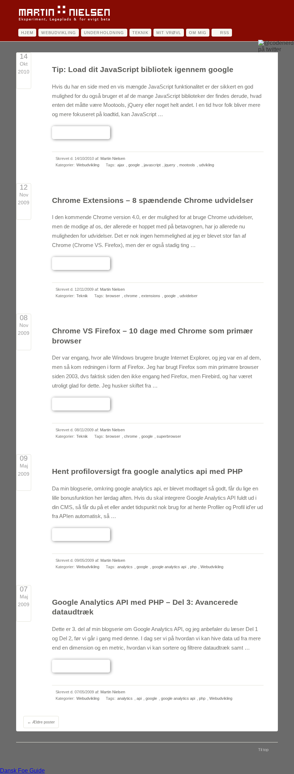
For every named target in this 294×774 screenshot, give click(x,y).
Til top (263, 749)
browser (113, 296)
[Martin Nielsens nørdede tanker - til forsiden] (64, 21)
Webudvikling (58, 32)
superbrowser (169, 436)
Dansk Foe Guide (22, 771)
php (193, 567)
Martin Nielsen (112, 158)
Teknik (140, 32)
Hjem (27, 32)
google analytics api (169, 567)
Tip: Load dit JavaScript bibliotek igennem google (142, 69)
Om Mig (198, 32)
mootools (187, 165)
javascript (152, 165)
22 (24, 343)
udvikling (206, 165)
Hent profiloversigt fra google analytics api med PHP (147, 471)
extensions (150, 296)
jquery (170, 165)
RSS (224, 32)
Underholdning (104, 32)
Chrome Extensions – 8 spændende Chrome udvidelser (152, 200)
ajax (120, 165)
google (134, 165)
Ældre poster (41, 722)
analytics (125, 567)
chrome (130, 296)
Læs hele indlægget (81, 132)
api (139, 698)
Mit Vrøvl (168, 32)
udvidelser (189, 296)
